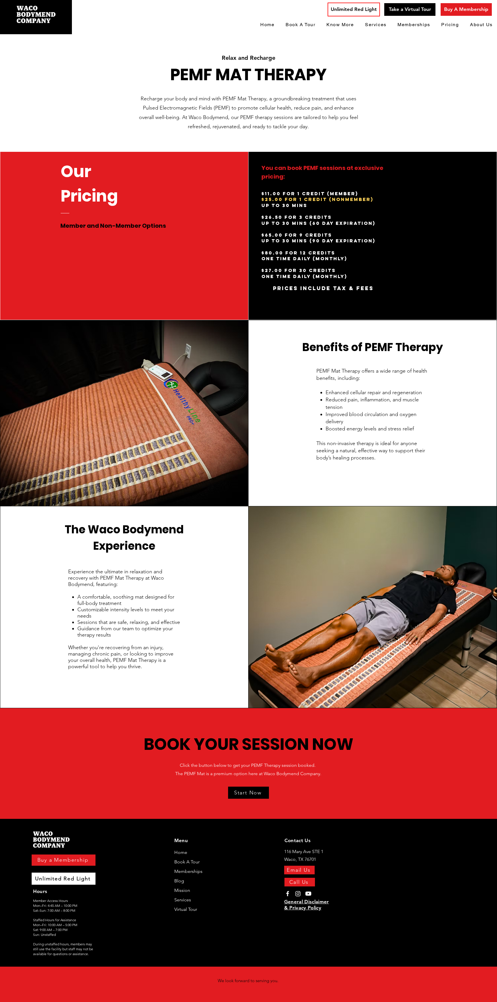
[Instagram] (298, 893)
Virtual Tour (185, 909)
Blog (179, 881)
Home (180, 852)
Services (182, 900)
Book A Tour (187, 862)
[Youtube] (308, 893)
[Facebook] (287, 893)
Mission (182, 890)
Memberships (188, 871)
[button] (340, 25)
